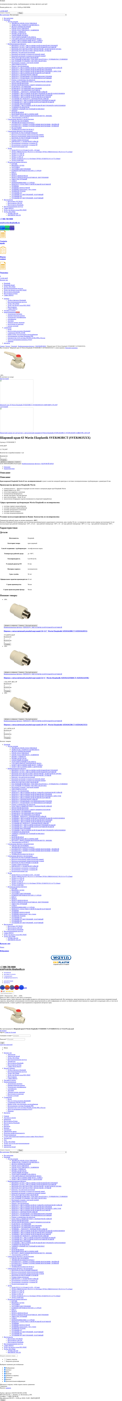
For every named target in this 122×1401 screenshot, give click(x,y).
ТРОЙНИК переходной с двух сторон (23, 189)
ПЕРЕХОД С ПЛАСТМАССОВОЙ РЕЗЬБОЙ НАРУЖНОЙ (31, 184)
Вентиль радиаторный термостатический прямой (27, 134)
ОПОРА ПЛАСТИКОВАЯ (20, 28)
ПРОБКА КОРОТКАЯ (18, 33)
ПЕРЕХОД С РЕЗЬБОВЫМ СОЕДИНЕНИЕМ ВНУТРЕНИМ (31, 76)
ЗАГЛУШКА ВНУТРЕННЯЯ (21, 169)
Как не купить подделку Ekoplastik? (19, 1101)
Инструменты (8, 200)
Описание (7, 467)
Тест (5, 1140)
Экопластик (11, 1054)
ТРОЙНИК (15, 186)
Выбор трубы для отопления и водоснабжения (23, 1104)
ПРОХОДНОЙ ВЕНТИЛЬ (20, 83)
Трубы (10, 148)
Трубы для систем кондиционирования (16, 1143)
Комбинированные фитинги (17, 44)
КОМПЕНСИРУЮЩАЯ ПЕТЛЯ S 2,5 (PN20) (26, 170)
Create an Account (10, 1032)
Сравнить (17, 462)
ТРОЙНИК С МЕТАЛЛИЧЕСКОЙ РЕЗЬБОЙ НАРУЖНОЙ (31, 97)
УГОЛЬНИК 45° (16, 193)
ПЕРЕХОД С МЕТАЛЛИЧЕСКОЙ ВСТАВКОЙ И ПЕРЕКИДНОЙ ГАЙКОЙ (36, 68)
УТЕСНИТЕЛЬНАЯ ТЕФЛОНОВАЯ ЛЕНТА (26, 38)
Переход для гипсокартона (20, 66)
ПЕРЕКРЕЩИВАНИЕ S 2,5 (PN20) (23, 182)
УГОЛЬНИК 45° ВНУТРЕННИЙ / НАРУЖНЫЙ (27, 194)
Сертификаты (12, 1089)
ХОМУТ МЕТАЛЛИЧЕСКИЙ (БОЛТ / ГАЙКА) (27, 40)
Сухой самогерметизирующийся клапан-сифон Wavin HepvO (24, 1136)
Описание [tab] (5, 472)
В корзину (3, 460)
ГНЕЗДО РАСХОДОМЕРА (20, 121)
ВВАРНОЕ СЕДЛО (17, 165)
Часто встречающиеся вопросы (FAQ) (20, 1109)
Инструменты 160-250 (15, 203)
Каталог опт (5, 944)
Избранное (4, 951)
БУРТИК (14, 164)
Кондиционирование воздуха (13, 206)
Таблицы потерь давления (16, 1092)
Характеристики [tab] (8, 528)
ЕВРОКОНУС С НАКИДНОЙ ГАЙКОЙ (24, 141)
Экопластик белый (14, 1056)
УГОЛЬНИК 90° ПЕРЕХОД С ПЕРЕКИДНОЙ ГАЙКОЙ (30, 98)
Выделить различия (12, 1361)
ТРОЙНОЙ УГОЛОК (18, 191)
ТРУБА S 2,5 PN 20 (17, 153)
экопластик (7, 1145)
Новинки (11, 1111)
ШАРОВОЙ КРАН (17, 112)
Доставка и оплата (10, 1080)
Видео (10, 1099)
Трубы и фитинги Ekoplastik (17, 1070)
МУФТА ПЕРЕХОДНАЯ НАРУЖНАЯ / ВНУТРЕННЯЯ (30, 177)
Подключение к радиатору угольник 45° (24, 143)
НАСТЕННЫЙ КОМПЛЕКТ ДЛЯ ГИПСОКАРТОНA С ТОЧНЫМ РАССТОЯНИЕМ (39, 59)
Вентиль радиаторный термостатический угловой (27, 136)
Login (2, 1043)
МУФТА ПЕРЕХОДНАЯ (19, 176)
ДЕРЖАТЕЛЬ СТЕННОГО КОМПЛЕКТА (25, 25)
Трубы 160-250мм (9, 212)
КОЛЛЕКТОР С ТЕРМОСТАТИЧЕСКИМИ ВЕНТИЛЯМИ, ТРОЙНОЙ (35, 126)
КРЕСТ (13, 172)
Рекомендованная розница (16, 1085)
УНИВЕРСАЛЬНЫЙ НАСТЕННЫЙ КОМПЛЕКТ (28, 109)
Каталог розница (9, 1068)
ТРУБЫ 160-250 (13, 213)
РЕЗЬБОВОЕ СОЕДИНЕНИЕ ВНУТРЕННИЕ (26, 88)
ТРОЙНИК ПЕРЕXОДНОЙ (20, 188)
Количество (4, 456)
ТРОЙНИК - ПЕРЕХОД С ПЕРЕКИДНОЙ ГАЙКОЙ (28, 816)
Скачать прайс (3, 242)
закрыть (8, 1388)
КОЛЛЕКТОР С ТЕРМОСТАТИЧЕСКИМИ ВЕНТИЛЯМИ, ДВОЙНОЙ (35, 124)
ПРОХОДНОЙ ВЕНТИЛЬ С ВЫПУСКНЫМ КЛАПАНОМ (30, 85)
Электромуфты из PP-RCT (20, 117)
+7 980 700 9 (6, 219)
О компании (8, 1097)
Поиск (20, 13)
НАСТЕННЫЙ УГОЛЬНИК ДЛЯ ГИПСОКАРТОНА (29, 61)
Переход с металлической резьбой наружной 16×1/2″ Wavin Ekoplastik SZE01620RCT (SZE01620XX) (45, 631)
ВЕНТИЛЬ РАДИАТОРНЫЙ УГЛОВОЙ (24, 138)
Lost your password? (6, 1044)
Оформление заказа (10, 1131)
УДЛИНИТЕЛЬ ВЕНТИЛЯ (20, 107)
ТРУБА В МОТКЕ (17, 160)
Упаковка (4, 273)
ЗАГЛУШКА (15, 167)
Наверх (3, 1400)
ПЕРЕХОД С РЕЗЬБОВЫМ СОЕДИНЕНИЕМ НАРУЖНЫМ (31, 78)
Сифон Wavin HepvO (14, 1066)
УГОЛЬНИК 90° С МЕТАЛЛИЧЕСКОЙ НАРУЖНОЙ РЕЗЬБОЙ (32, 102)
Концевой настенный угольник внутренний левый (28, 54)
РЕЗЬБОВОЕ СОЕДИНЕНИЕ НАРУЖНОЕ (25, 90)
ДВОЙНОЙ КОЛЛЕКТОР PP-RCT (22, 122)
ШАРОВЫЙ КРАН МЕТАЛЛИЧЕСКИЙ (24, 114)
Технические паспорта (15, 1083)
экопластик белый (10, 1147)
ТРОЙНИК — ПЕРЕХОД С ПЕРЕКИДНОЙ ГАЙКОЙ (29, 92)
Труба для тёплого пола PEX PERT (15, 210)
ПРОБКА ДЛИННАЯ (18, 32)
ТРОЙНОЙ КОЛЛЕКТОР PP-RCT (22, 129)
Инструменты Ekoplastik (15, 205)
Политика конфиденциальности (14, 1133)
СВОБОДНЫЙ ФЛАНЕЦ (19, 35)
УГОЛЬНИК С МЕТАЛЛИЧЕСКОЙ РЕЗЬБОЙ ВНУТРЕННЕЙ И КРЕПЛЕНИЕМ (38, 105)
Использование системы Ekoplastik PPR (20, 1106)
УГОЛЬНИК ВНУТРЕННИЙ (21, 104)
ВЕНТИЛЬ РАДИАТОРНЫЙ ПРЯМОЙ (24, 133)
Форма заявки (3, 258)
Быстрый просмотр (31, 625)
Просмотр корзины (71, 348)
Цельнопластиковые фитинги (17, 162)
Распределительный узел (19, 146)
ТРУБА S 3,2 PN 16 (17, 155)
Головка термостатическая (20, 140)
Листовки (11, 1090)
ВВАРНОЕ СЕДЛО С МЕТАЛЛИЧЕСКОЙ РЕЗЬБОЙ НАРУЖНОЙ (33, 47)
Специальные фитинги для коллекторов (21, 119)
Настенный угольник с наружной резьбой (25, 62)
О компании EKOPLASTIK (17, 1102)
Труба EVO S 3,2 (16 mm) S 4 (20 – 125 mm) (25, 150)
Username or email (6, 1035)
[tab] (63, 467)
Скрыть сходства (11, 1359)
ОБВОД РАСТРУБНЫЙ (19, 179)
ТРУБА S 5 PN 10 (17, 157)
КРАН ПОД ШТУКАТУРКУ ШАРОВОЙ (24, 57)
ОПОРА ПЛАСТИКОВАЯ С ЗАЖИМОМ (25, 30)
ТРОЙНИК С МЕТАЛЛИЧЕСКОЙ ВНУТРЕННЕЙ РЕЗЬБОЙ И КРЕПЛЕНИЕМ (38, 93)
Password (3, 1039)
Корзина (6, 1128)
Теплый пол (11, 1061)
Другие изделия (13, 21)
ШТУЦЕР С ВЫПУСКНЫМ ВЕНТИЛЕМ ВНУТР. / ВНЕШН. (31, 116)
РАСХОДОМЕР (16, 128)
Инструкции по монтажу (16, 1094)
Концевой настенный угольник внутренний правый (28, 56)
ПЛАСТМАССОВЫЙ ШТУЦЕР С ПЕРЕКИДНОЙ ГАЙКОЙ (31, 81)
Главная (2, 346)
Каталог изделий (13, 1095)
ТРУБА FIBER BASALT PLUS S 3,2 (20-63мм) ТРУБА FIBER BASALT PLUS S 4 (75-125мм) (41, 152)
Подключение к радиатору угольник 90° (24, 145)
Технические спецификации (17, 1087)
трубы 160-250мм (9, 1142)
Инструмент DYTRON (15, 201)
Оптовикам (7, 1130)
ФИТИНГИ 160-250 (14, 215)
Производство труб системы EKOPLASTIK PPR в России (26, 1107)
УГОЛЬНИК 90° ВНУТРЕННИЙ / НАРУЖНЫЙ (27, 198)
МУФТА (14, 174)
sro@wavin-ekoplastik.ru (10, 223)
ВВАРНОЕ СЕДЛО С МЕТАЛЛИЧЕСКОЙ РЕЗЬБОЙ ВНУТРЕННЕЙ (34, 45)
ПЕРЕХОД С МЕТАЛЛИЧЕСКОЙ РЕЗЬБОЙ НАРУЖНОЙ (30, 73)
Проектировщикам (10, 1082)
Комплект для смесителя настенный (23, 52)
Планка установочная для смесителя (23, 80)
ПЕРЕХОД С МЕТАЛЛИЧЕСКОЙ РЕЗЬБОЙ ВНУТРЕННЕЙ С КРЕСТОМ (36, 71)
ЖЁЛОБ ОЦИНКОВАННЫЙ (21, 27)
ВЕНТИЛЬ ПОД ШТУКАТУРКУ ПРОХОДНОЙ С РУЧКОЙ (31, 50)
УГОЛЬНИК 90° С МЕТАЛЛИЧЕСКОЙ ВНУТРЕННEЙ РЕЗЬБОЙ (33, 100)
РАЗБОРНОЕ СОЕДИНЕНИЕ (21, 86)
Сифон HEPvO (9, 208)
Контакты (7, 1113)
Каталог (8, 346)
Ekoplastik (7, 20)
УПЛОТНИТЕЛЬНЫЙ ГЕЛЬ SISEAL (23, 37)
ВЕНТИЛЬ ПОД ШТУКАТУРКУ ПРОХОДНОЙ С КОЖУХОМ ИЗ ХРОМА (36, 49)
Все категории (8, 18)
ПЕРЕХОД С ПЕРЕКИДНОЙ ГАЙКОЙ (24, 74)
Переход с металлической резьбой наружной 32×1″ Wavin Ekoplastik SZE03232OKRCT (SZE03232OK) (46, 678)
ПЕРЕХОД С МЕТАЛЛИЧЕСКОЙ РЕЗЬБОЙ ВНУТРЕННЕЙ (31, 69)
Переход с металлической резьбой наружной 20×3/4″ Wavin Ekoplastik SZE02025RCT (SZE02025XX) (45, 725)
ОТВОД (14, 181)
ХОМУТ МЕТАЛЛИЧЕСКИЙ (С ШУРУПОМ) (26, 42)
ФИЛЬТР (14, 110)
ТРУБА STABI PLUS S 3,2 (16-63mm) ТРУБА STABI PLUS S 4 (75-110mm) (35, 158)
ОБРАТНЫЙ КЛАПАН (19, 64)
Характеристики (9, 468)
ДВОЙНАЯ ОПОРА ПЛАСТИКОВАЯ (24, 23)
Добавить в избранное (7, 462)
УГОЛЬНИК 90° (16, 196)
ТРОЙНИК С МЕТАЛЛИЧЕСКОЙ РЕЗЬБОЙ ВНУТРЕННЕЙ (31, 95)
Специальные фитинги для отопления (20, 131)
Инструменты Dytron (14, 1065)
